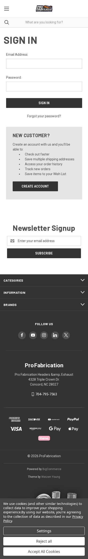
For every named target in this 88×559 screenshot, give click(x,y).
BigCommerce (51, 469)
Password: (14, 77)
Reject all (44, 541)
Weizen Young (50, 476)
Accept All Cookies (44, 551)
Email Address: (17, 54)
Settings (44, 530)
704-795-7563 (46, 394)
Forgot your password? (44, 116)
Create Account (35, 186)
